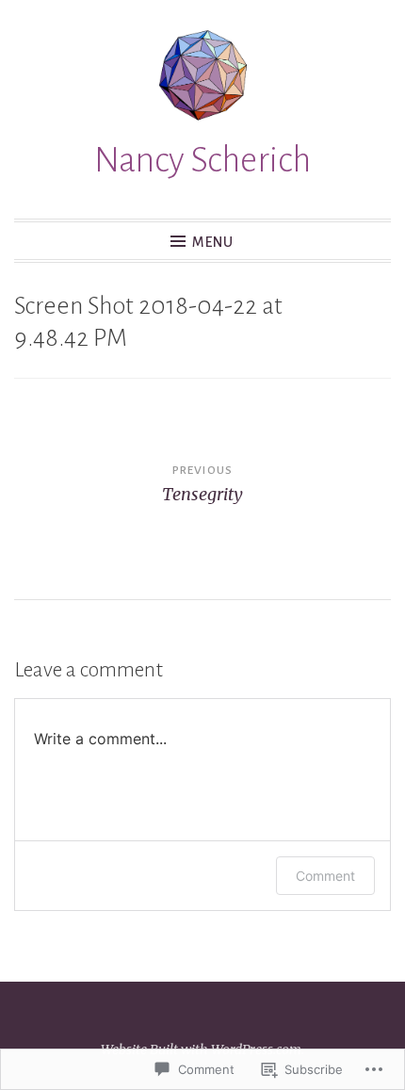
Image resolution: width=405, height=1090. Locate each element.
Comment (325, 876)
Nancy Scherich (202, 160)
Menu (213, 242)
